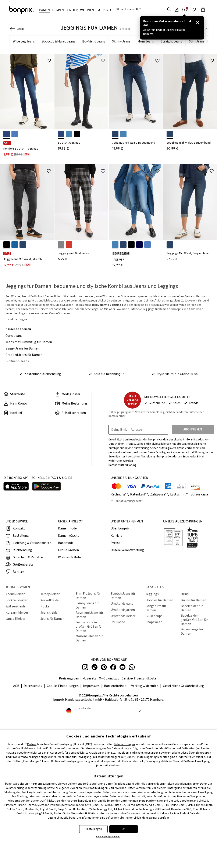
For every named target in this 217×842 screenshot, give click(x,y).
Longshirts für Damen (156, 608)
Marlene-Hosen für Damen (89, 638)
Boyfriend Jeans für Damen (89, 615)
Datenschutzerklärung (62, 818)
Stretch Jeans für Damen (123, 596)
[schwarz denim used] (6, 244)
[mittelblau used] (14, 134)
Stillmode (118, 622)
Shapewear (154, 622)
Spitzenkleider (16, 606)
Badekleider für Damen (192, 608)
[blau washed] (14, 244)
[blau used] (69, 134)
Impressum (91, 686)
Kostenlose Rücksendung (42, 374)
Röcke (44, 606)
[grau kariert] (61, 244)
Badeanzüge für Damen (192, 631)
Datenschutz (33, 686)
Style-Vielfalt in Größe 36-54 (177, 374)
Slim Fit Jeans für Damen (88, 596)
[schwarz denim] (131, 244)
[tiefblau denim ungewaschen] (139, 244)
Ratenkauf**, (140, 494)
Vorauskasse (200, 494)
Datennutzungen (124, 744)
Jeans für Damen (52, 618)
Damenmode (67, 528)
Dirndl (185, 594)
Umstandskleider (123, 616)
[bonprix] (21, 10)
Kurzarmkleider (17, 612)
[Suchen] (169, 9)
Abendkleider (15, 594)
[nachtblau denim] (115, 134)
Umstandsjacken (123, 609)
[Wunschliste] (193, 9)
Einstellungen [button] (93, 829)
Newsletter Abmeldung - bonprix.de (148, 456)
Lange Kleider (15, 618)
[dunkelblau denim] (170, 244)
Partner (31, 744)
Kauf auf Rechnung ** (109, 374)
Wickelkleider (50, 600)
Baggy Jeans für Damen (22, 348)
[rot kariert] (69, 244)
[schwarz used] (77, 134)
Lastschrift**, (180, 494)
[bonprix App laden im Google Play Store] (46, 487)
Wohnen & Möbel (70, 557)
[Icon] (48, 60)
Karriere (116, 535)
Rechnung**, (120, 494)
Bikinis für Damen (193, 600)
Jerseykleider (50, 594)
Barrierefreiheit (115, 686)
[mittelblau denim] (147, 244)
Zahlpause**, (160, 494)
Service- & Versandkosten (140, 678)
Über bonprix (120, 528)
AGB (16, 686)
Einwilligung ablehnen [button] (108, 836)
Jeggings (152, 594)
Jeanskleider (49, 612)
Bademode (66, 543)
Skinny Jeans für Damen (87, 605)
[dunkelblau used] (6, 134)
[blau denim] (123, 134)
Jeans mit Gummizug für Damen (29, 342)
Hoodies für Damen (159, 600)
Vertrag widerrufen (145, 686)
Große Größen (68, 550)
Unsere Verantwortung (127, 550)
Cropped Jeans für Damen (24, 354)
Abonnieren (192, 429)
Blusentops (154, 616)
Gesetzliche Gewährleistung (183, 686)
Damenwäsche (68, 536)
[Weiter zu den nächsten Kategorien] (207, 41)
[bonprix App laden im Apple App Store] (16, 487)
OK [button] (123, 829)
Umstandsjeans (122, 603)
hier (192, 757)
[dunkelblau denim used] (22, 244)
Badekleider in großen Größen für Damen (194, 619)
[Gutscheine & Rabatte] (184, 9)
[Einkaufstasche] (203, 9)
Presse (115, 543)
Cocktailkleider (17, 600)
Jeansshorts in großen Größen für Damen (89, 626)
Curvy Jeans (14, 335)
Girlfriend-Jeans (17, 361)
